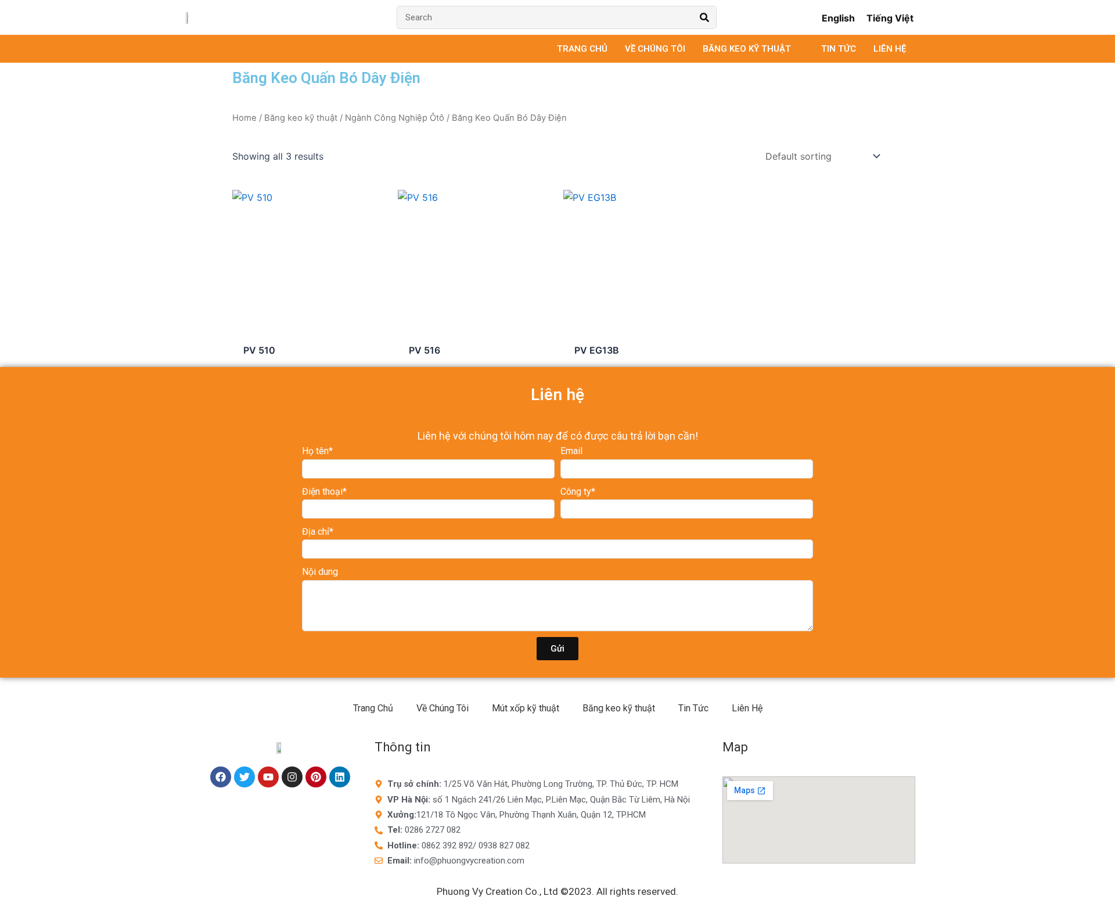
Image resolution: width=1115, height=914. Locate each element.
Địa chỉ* (317, 531)
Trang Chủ (373, 708)
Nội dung (320, 571)
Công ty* (577, 491)
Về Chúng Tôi (442, 708)
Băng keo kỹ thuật (300, 118)
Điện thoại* (324, 491)
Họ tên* (317, 450)
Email (571, 450)
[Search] (704, 17)
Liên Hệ (747, 708)
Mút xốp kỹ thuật (525, 708)
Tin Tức (693, 708)
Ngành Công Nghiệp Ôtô (394, 118)
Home (244, 118)
